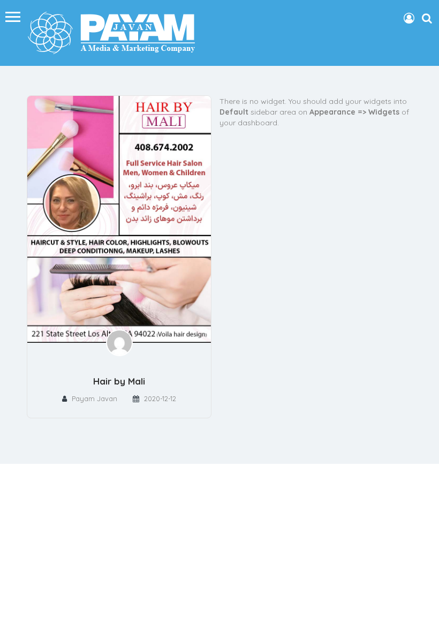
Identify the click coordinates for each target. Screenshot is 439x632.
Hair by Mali (119, 381)
